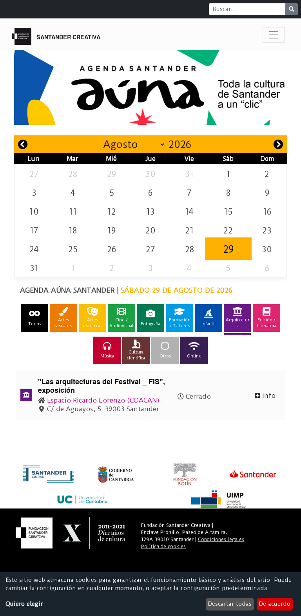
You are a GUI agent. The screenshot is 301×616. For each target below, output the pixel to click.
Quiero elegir (24, 603)
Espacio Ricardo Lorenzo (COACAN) (103, 400)
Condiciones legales (221, 539)
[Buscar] (291, 9)
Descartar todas (230, 603)
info (268, 395)
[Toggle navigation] (274, 35)
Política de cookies (163, 546)
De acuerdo (274, 603)
